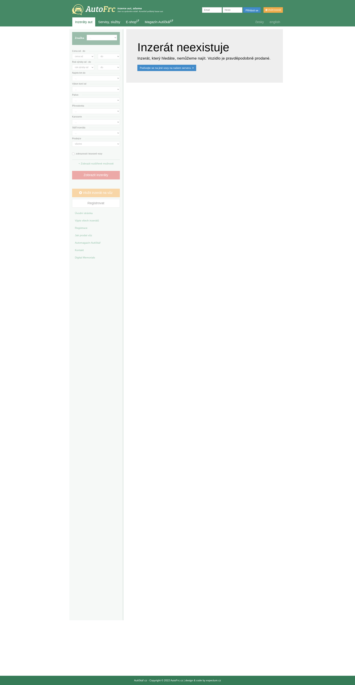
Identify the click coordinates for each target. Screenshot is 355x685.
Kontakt (79, 250)
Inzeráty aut (83, 22)
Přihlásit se (252, 10)
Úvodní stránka (84, 213)
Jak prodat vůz (83, 235)
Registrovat (95, 203)
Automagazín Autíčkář (88, 242)
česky (259, 22)
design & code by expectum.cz (203, 680)
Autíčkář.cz (140, 680)
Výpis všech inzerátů (87, 220)
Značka (79, 37)
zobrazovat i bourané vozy (89, 153)
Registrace (81, 227)
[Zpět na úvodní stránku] (94, 9)
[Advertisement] (204, 135)
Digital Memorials (85, 257)
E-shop (131, 22)
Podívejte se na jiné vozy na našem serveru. (166, 67)
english (275, 22)
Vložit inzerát (274, 10)
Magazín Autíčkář (157, 22)
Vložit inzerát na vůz (97, 193)
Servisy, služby (109, 22)
